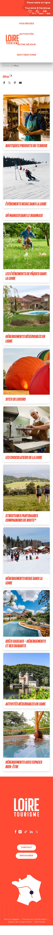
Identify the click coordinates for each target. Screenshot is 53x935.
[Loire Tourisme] (12, 39)
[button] (37, 11)
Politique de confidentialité (34, 919)
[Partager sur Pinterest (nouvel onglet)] (15, 83)
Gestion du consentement (20, 922)
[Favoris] (30, 11)
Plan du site (40, 922)
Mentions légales (11, 919)
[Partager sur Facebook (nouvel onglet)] (4, 83)
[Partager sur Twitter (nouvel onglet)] (9, 83)
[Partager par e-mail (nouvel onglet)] (20, 83)
